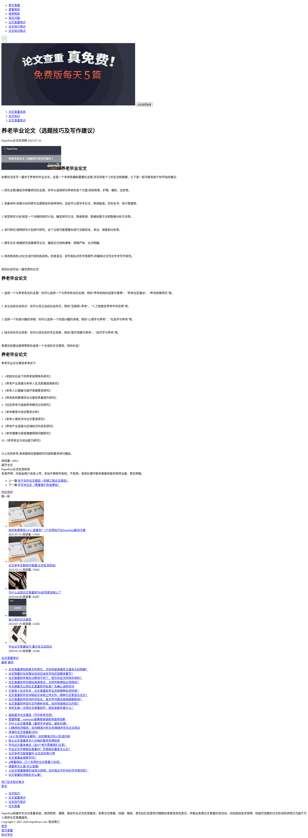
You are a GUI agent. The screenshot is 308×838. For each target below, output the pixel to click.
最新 (4, 662)
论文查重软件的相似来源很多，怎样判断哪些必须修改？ (44, 682)
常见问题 (14, 18)
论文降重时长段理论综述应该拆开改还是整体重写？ (41, 673)
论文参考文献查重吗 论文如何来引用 (32, 753)
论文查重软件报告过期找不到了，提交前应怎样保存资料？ (46, 678)
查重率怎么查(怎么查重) (24, 766)
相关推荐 (7, 492)
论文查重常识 (17, 22)
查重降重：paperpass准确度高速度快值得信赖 (37, 719)
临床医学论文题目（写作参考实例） (31, 715)
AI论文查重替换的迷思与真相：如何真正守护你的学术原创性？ (49, 770)
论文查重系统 (17, 111)
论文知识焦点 (17, 30)
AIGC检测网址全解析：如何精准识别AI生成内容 (39, 736)
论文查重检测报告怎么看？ (26, 774)
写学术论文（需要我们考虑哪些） (39, 484)
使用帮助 (14, 13)
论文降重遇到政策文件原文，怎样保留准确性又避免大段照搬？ (48, 669)
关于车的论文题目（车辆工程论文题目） (43, 480)
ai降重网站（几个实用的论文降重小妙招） (35, 762)
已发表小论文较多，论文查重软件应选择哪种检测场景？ (44, 690)
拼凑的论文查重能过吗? (23, 732)
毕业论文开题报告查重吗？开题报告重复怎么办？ (40, 749)
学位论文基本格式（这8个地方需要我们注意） (38, 744)
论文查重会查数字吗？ (23, 757)
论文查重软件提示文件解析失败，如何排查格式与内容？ (44, 703)
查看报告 (14, 9)
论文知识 (14, 116)
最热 (11, 662)
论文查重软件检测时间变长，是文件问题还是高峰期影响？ (46, 699)
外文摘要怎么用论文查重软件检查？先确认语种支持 (41, 686)
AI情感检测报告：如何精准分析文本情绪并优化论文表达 (44, 727)
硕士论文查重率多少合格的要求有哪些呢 (34, 740)
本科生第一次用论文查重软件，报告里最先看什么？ (41, 707)
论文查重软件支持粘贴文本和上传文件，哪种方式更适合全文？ (48, 695)
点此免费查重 (144, 104)
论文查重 (14, 806)
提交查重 (14, 5)
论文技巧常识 (17, 26)
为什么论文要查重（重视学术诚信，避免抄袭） (38, 723)
